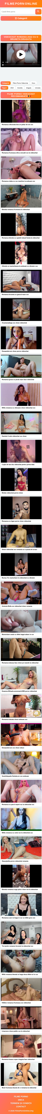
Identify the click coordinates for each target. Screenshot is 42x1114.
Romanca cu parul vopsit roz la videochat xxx (18, 804)
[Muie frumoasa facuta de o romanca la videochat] (21, 1074)
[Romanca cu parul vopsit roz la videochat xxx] (21, 791)
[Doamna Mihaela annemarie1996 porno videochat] (21, 677)
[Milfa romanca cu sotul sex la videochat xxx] (21, 819)
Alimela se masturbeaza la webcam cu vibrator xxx (20, 266)
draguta (28, 88)
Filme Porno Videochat (20, 83)
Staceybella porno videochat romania (15, 861)
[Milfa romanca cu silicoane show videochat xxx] (21, 394)
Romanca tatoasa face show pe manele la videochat (20, 663)
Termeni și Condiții (21, 1103)
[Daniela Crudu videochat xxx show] (21, 422)
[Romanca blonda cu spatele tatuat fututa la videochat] (21, 224)
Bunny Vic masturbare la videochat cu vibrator (18, 578)
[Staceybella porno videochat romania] (21, 847)
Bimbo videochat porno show (12, 493)
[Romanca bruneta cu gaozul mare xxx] (21, 281)
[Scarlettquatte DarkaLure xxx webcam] (21, 762)
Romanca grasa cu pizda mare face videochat (18, 379)
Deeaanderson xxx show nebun (13, 748)
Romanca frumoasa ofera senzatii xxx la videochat (20, 153)
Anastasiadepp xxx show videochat (14, 323)
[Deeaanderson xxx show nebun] (21, 734)
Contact (21, 1106)
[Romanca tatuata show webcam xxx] (21, 706)
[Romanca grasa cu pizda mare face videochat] (21, 366)
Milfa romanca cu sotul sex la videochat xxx (17, 833)
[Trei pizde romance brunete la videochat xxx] (21, 932)
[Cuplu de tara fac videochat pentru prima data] (21, 451)
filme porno (21, 1096)
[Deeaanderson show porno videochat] (21, 338)
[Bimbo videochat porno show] (21, 479)
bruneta (19, 88)
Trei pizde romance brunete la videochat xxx (17, 946)
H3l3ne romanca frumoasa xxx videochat (16, 1003)
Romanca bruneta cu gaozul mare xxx (15, 294)
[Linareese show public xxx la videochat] (21, 1017)
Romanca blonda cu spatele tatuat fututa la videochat (21, 238)
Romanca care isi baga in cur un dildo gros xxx (18, 918)
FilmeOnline (21, 3)
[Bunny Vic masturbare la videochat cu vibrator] (21, 564)
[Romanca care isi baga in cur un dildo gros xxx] (21, 904)
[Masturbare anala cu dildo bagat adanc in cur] (21, 621)
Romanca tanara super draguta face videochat (18, 1059)
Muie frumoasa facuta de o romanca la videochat (19, 1088)
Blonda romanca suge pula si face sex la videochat (20, 889)
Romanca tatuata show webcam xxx (14, 719)
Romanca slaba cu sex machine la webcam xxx (18, 181)
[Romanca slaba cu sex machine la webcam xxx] (21, 167)
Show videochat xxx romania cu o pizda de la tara (19, 549)
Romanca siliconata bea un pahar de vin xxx (17, 124)
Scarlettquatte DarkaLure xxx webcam (15, 776)
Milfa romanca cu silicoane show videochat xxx (18, 408)
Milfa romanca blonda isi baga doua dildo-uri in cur (20, 974)
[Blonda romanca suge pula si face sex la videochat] (21, 876)
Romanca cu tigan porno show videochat (16, 521)
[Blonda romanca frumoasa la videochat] (21, 196)
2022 (12, 88)
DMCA (21, 1100)
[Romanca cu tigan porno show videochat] (21, 508)
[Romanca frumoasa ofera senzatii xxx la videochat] (21, 139)
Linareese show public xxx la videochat (16, 1031)
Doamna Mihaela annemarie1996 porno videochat (19, 691)
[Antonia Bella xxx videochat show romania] (21, 593)
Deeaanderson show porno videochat (15, 351)
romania (37, 88)
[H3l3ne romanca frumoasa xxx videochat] (21, 989)
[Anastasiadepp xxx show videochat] (21, 309)
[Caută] (38, 11)
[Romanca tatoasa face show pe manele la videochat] (21, 649)
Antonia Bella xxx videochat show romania (17, 606)
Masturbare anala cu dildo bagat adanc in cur (18, 634)
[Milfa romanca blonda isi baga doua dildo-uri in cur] (21, 961)
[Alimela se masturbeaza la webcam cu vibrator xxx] (21, 253)
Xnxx (33, 83)
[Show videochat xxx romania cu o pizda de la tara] (21, 536)
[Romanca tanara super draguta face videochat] (21, 1046)
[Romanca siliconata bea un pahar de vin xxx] (21, 111)
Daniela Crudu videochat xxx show (14, 436)
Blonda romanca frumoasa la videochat (16, 209)
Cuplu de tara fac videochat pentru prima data (18, 464)
